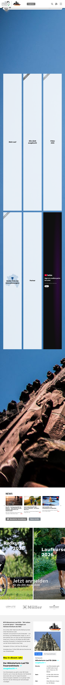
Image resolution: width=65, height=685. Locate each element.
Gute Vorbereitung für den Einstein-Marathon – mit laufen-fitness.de (13, 508)
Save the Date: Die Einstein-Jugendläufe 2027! (49, 507)
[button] (4, 506)
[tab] (38, 654)
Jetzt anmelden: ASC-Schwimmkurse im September (31, 507)
